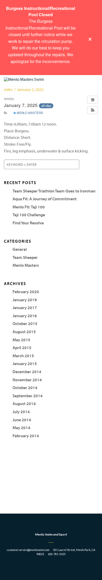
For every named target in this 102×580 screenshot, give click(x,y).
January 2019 (25, 299)
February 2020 (26, 291)
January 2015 (25, 363)
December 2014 (27, 371)
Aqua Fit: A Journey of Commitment (45, 198)
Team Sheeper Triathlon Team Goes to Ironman (54, 191)
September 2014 (28, 395)
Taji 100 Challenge (29, 214)
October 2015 (25, 323)
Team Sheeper (25, 257)
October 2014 (25, 387)
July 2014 (21, 411)
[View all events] (92, 100)
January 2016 (25, 315)
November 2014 (27, 379)
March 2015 (23, 355)
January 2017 (25, 307)
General (20, 249)
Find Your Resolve (28, 222)
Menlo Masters (29, 113)
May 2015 (21, 339)
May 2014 (21, 427)
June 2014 (22, 419)
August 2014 (24, 403)
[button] (92, 110)
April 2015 (22, 347)
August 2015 (24, 331)
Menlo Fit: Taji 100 (29, 206)
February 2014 (26, 435)
